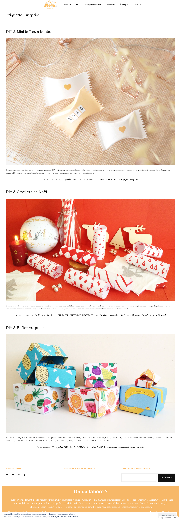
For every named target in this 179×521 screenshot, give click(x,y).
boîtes (93, 447)
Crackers (104, 315)
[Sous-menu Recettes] (115, 4)
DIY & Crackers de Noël (26, 192)
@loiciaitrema (15, 512)
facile (126, 315)
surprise (134, 179)
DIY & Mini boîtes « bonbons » (32, 32)
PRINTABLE (75, 315)
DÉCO (115, 179)
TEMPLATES (88, 315)
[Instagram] (19, 474)
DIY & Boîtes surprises (26, 328)
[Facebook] (13, 474)
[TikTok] (25, 474)
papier (126, 179)
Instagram (28, 512)
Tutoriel (162, 315)
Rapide (145, 315)
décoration (114, 315)
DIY (84, 179)
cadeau (108, 179)
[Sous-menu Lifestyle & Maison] (102, 4)
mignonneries (113, 447)
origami (125, 447)
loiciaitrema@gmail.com (162, 512)
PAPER (90, 179)
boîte (101, 179)
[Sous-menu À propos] (129, 4)
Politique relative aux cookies (64, 516)
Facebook (39, 512)
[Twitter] (7, 474)
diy (120, 179)
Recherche (166, 477)
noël (132, 315)
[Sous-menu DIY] (79, 4)
